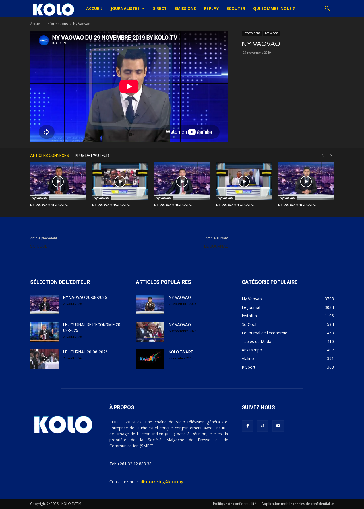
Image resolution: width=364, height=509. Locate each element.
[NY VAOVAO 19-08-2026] (120, 181)
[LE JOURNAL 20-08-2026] (44, 359)
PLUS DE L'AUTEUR (92, 155)
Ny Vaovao (271, 33)
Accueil (94, 8)
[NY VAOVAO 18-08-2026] (182, 181)
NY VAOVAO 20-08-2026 (49, 205)
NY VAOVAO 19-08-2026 (111, 205)
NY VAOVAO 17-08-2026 (235, 205)
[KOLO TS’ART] (150, 359)
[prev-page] (322, 155)
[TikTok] (262, 426)
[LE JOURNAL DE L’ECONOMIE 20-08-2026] (44, 332)
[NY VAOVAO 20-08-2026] (58, 181)
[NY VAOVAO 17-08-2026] (244, 181)
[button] (327, 9)
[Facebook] (247, 426)
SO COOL (38, 246)
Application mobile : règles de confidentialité (298, 503)
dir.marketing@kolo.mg (162, 481)
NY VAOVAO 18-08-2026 (173, 205)
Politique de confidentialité (234, 503)
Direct (159, 8)
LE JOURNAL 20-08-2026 (85, 352)
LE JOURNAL (216, 246)
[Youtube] (278, 426)
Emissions (185, 8)
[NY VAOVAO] (150, 304)
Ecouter (236, 8)
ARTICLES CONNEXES (49, 155)
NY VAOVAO (180, 297)
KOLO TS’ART (181, 352)
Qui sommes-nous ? (274, 8)
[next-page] (331, 155)
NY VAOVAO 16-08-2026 (297, 205)
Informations (57, 23)
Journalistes (125, 8)
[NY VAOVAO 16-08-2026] (306, 181)
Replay (211, 8)
